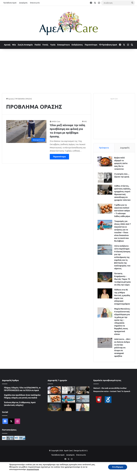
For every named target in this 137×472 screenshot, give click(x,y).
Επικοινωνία (35, 3)
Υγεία (52, 45)
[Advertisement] (68, 70)
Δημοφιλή (124, 148)
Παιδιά (38, 45)
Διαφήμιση (23, 3)
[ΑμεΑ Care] (68, 23)
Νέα (14, 45)
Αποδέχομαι (117, 467)
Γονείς (45, 45)
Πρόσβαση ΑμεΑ (9, 3)
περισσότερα (33, 469)
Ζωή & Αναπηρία (25, 45)
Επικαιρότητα (63, 45)
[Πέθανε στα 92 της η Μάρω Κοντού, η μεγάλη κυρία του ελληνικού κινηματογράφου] (105, 293)
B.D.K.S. (85, 450)
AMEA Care (56, 121)
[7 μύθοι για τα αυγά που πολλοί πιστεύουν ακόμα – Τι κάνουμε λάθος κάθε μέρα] (105, 209)
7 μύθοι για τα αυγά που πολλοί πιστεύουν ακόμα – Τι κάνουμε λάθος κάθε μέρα (122, 210)
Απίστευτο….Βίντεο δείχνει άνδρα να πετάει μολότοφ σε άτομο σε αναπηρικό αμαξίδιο (122, 347)
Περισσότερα (91, 45)
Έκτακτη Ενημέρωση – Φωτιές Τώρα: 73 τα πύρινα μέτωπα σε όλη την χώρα (122, 279)
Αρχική (7, 45)
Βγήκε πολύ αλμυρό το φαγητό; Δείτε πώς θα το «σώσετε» (121, 163)
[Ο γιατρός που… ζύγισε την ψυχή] (105, 178)
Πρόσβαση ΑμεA (109, 45)
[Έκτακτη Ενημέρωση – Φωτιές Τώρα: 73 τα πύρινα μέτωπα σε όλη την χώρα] (105, 277)
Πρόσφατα (104, 148)
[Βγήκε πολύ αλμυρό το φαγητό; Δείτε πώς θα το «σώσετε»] (105, 161)
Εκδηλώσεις (77, 45)
